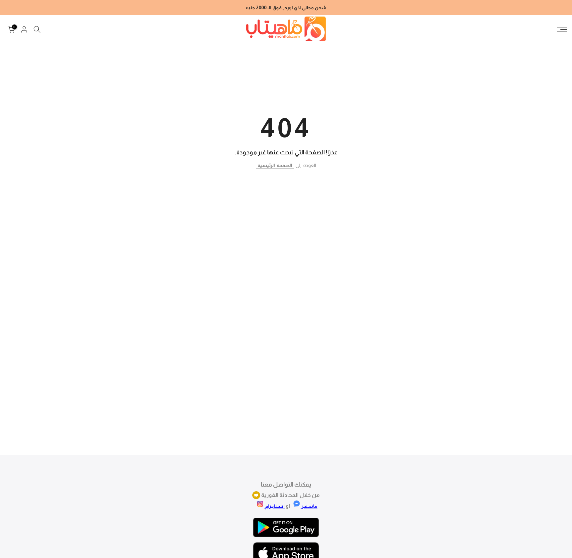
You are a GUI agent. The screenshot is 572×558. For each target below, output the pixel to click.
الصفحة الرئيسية (275, 165)
